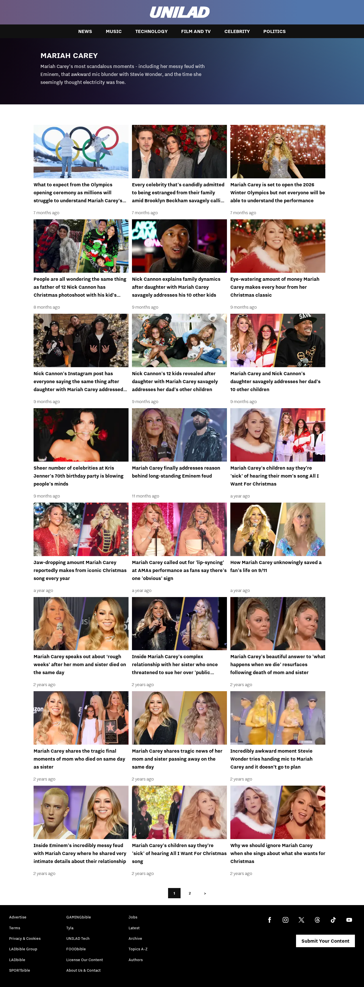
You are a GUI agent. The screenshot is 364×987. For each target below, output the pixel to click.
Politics (274, 31)
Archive (135, 938)
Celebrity (237, 31)
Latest (134, 927)
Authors (136, 959)
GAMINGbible (78, 917)
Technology (151, 31)
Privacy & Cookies (25, 938)
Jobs (133, 917)
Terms (14, 927)
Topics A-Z (138, 948)
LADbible (17, 959)
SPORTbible (19, 970)
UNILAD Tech (78, 938)
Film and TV (196, 31)
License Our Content (84, 959)
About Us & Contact (83, 970)
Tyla (69, 927)
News (85, 31)
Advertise (17, 917)
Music (114, 31)
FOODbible (76, 948)
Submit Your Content (325, 941)
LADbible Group (23, 948)
